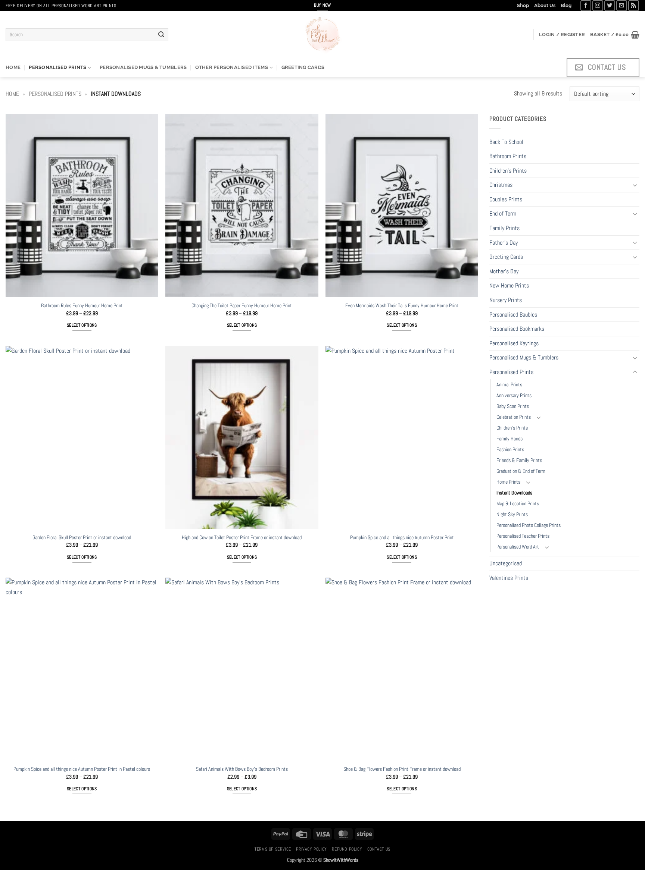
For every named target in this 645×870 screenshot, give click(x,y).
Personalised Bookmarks (516, 329)
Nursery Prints (505, 300)
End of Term (502, 213)
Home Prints (508, 481)
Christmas (500, 185)
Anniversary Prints (514, 395)
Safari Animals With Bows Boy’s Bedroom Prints (242, 769)
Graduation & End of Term (520, 471)
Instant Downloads (514, 492)
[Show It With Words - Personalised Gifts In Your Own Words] (322, 34)
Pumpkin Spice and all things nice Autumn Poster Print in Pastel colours (81, 769)
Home (13, 67)
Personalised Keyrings (514, 343)
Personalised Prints (57, 67)
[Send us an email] (621, 5)
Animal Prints (509, 384)
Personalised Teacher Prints (522, 536)
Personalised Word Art (517, 546)
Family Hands (509, 438)
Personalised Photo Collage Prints (528, 525)
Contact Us (378, 849)
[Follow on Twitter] (609, 5)
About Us (544, 5)
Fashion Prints (510, 449)
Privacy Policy (311, 849)
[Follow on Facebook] (585, 5)
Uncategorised (505, 563)
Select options (82, 325)
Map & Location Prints (517, 503)
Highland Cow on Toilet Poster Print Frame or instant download (242, 537)
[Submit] (161, 34)
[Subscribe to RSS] (633, 5)
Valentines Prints (508, 578)
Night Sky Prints (512, 514)
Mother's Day (503, 271)
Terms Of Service (273, 849)
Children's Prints (508, 171)
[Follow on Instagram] (597, 5)
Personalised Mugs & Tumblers (143, 67)
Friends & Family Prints (519, 460)
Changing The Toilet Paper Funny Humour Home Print (241, 305)
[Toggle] (634, 184)
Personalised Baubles (513, 314)
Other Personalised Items (231, 67)
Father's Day (503, 242)
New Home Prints (509, 285)
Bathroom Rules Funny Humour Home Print (82, 305)
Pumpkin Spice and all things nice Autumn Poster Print (402, 537)
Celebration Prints (513, 417)
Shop (523, 5)
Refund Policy (347, 849)
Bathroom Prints (507, 156)
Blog (566, 5)
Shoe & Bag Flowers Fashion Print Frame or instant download (402, 769)
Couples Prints (505, 199)
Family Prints (504, 228)
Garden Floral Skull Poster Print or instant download (81, 537)
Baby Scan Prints (512, 406)
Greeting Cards (303, 67)
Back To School (506, 142)
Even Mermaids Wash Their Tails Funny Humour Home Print (401, 305)
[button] (562, 34)
